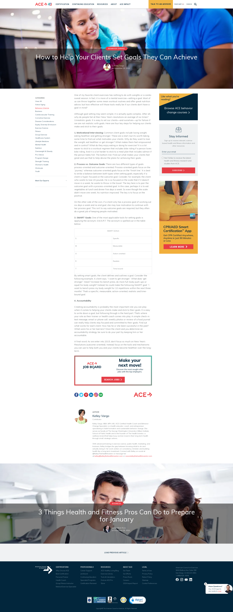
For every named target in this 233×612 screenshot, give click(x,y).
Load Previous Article (115, 553)
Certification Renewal (88, 583)
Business (38, 111)
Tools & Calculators (108, 577)
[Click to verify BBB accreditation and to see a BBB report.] (113, 599)
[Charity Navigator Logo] (100, 599)
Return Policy (147, 577)
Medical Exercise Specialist (66, 587)
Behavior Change (116, 49)
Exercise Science (41, 128)
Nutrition (38, 148)
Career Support (86, 571)
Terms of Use (147, 571)
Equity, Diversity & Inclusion (45, 125)
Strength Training (42, 161)
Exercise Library (107, 574)
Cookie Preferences (149, 583)
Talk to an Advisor (161, 4)
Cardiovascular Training (44, 115)
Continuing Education (88, 577)
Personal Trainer (62, 577)
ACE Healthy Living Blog (110, 571)
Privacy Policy (147, 574)
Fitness (38, 131)
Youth (37, 171)
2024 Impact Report (130, 583)
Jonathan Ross (120, 528)
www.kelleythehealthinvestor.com (138, 456)
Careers (126, 580)
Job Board (84, 574)
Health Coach (61, 580)
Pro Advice (39, 155)
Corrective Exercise (42, 118)
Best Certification (62, 574)
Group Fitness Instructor (65, 583)
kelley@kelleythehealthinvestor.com (109, 456)
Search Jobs (112, 379)
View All (38, 101)
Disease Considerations (44, 121)
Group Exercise (41, 135)
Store (103, 583)
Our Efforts (127, 574)
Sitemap (145, 580)
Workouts (39, 168)
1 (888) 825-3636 (182, 576)
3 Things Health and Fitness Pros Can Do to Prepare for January (116, 515)
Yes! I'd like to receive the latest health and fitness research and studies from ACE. (177, 161)
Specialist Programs (88, 580)
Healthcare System (42, 138)
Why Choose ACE (62, 571)
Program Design (41, 158)
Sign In (189, 4)
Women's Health (41, 165)
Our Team (126, 571)
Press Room (127, 577)
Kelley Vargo (119, 66)
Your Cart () (179, 4)
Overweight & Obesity (43, 151)
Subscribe (177, 170)
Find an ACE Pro (107, 580)
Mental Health (40, 145)
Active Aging (40, 104)
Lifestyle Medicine (42, 141)
